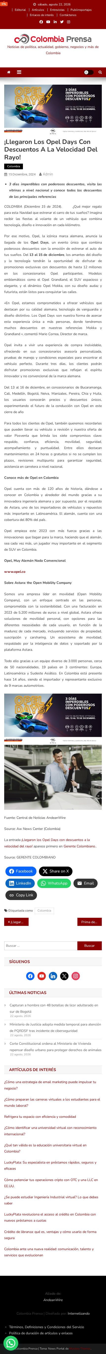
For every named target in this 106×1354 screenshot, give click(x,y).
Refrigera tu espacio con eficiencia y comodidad (40, 1116)
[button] (10, 1343)
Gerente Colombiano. (80, 846)
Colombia (13, 166)
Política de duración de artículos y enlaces (41, 1333)
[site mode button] (89, 72)
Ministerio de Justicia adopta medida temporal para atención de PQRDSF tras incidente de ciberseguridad (55, 1027)
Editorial (20, 10)
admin (48, 174)
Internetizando (79, 1313)
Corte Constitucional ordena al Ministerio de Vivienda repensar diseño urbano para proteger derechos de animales (56, 1046)
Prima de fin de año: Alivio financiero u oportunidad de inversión (91, 922)
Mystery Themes (80, 1349)
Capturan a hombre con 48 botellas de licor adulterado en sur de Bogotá (54, 1008)
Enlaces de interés (42, 15)
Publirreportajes (81, 10)
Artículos (38, 10)
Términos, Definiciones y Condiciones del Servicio (46, 1327)
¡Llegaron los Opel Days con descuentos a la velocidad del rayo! (20, 922)
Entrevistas (57, 10)
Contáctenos (68, 15)
